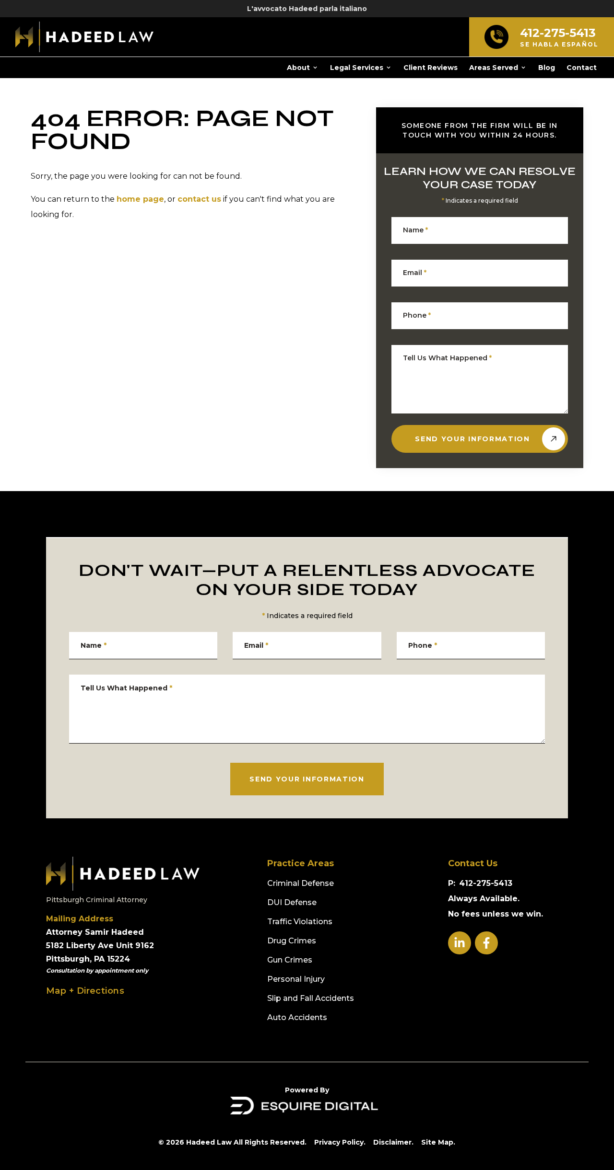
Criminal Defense (300, 883)
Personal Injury (296, 979)
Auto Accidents (297, 1017)
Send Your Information (472, 439)
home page (140, 199)
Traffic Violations (299, 921)
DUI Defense (292, 902)
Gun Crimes (289, 959)
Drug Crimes (291, 940)
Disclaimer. (393, 1142)
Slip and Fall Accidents (310, 998)
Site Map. (438, 1142)
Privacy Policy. (340, 1142)
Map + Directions (85, 991)
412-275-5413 (485, 883)
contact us (199, 199)
